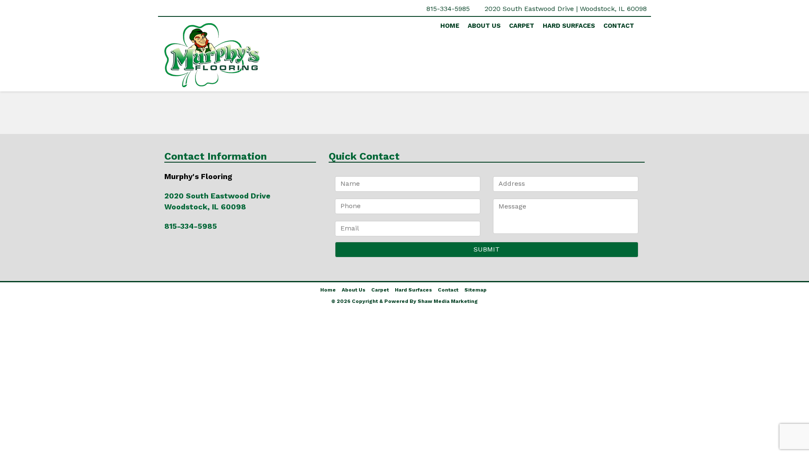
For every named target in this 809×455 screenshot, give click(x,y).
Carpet (521, 25)
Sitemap (475, 290)
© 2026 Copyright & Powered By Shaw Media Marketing (404, 301)
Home (449, 25)
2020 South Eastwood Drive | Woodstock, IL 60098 (566, 9)
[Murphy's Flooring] (240, 55)
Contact (618, 25)
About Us (484, 25)
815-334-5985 (448, 9)
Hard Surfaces (569, 25)
